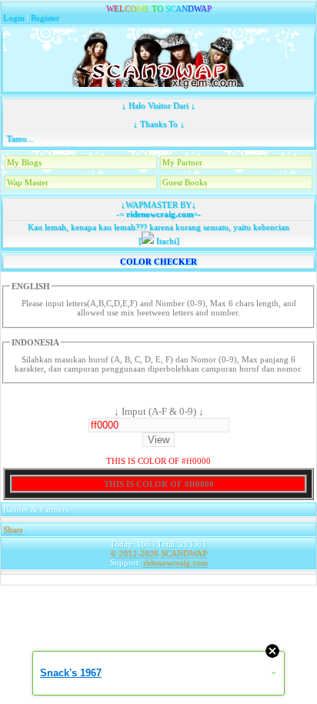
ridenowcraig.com (158, 214)
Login (14, 17)
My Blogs (24, 162)
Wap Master (27, 182)
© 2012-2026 (134, 553)
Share (13, 529)
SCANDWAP (184, 553)
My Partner (182, 162)
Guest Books (184, 182)
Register (45, 17)
